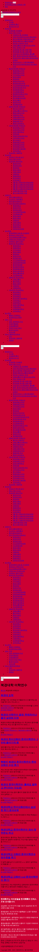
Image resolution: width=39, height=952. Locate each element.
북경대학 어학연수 (7, 708)
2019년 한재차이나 (11, 730)
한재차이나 (7, 706)
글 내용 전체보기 (7, 710)
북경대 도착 (7, 695)
